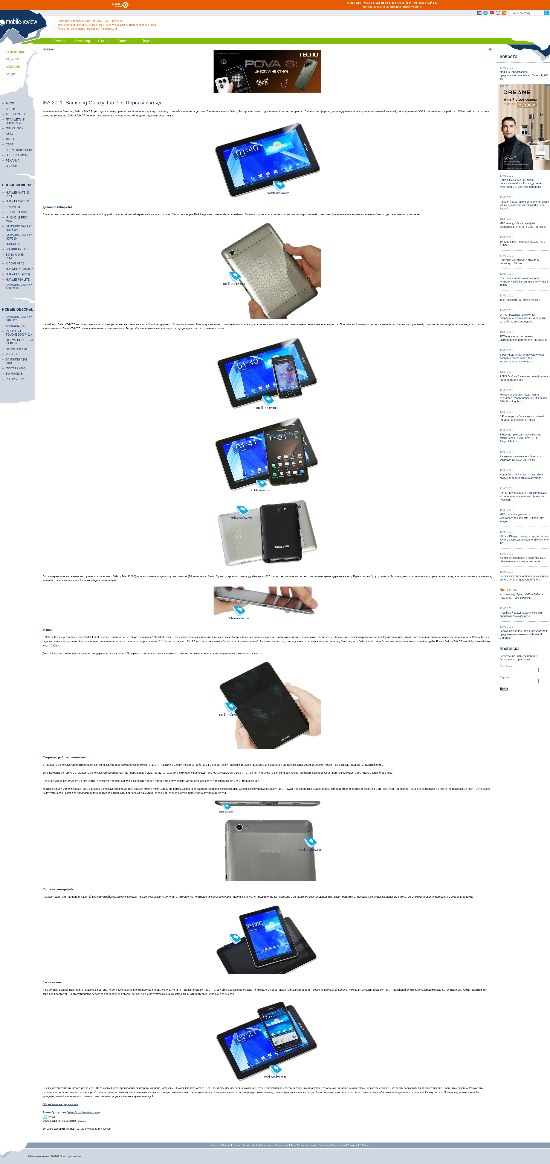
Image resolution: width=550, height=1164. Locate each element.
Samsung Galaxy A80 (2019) (19, 286)
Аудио (11, 74)
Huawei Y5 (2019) (18, 274)
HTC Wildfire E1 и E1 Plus (19, 341)
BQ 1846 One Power (15, 256)
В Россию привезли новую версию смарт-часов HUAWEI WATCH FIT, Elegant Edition (520, 438)
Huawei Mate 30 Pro (17, 194)
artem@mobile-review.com (83, 1112)
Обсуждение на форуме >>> (60, 1104)
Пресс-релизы (17, 155)
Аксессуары (15, 114)
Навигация (282, 1145)
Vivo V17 (12, 354)
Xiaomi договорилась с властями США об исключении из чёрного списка (523, 559)
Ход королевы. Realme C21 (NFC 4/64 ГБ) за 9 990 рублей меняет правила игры (107, 25)
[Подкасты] (498, 13)
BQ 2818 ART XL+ (17, 249)
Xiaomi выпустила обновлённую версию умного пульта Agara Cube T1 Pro (524, 578)
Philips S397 (15, 379)
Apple (10, 108)
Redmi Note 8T (17, 348)
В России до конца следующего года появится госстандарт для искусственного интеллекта (522, 358)
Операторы (14, 128)
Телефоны (15, 52)
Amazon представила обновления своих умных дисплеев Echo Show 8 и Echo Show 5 (524, 205)
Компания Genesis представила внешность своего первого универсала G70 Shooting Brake (523, 398)
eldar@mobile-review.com (96, 1128)
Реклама (13, 160)
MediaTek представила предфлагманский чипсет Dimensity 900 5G (524, 75)
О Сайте (364, 1145)
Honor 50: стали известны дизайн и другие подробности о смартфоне (521, 476)
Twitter (51, 1116)
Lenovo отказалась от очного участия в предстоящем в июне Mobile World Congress (523, 634)
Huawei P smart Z (19, 268)
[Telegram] (485, 13)
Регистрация (507, 656)
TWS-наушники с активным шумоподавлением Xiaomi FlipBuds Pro (523, 338)
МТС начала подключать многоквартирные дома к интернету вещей (522, 518)
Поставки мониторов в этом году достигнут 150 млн (519, 261)
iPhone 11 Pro (16, 212)
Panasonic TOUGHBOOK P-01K (19, 333)
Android (13, 66)
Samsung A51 (16, 325)
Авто (9, 133)
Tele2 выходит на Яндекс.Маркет (520, 299)
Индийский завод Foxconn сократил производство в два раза (521, 614)
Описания (125, 41)
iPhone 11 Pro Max (16, 219)
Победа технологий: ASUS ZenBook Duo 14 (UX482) (90, 21)
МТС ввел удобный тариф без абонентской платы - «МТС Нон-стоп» (523, 225)
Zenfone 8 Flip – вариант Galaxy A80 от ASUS (523, 243)
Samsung (82, 41)
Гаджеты (13, 59)
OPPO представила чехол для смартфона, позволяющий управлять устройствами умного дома (522, 318)
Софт (10, 144)
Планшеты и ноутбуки (15, 121)
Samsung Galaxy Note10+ (19, 228)
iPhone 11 (13, 206)
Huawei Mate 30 (17, 201)
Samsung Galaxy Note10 (19, 237)
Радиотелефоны (19, 149)
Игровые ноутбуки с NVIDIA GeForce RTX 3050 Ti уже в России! (522, 596)
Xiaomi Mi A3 (15, 263)
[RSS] (504, 13)
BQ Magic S (14, 373)
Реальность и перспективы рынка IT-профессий (87, 29)
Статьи (103, 41)
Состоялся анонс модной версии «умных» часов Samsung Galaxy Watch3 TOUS (524, 282)
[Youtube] (492, 13)
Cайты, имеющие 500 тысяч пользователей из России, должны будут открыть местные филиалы (521, 183)
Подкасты (149, 41)
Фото (10, 139)
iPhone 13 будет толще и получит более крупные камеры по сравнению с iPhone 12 (524, 540)
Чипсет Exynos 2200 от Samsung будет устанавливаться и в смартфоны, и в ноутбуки (523, 496)
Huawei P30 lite (18, 279)
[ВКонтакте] (479, 13)
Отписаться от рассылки (515, 659)
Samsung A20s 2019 (17, 361)
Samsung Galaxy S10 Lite (19, 318)
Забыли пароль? (527, 656)
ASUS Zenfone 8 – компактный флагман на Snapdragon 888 (524, 378)
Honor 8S (13, 244)
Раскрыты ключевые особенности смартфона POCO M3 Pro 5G (520, 458)
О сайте (12, 166)
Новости (214, 1145)
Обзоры (60, 41)
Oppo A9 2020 (15, 368)
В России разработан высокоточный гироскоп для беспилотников (522, 418)
